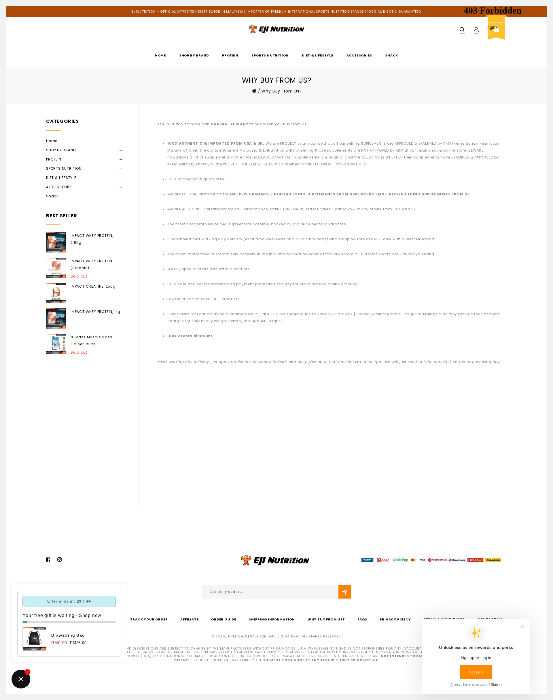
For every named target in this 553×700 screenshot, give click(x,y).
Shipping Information (272, 619)
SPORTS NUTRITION (270, 55)
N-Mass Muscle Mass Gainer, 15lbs (91, 340)
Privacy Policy (395, 619)
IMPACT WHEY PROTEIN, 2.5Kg (92, 239)
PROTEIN (230, 55)
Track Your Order (149, 619)
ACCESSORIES (359, 55)
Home (160, 55)
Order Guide (223, 619)
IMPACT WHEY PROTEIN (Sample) (91, 264)
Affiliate (189, 619)
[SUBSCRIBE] (344, 592)
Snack (391, 55)
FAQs (362, 619)
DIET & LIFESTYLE (317, 55)
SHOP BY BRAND (194, 55)
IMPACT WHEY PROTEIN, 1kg (95, 311)
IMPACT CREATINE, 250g (93, 286)
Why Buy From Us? (326, 619)
